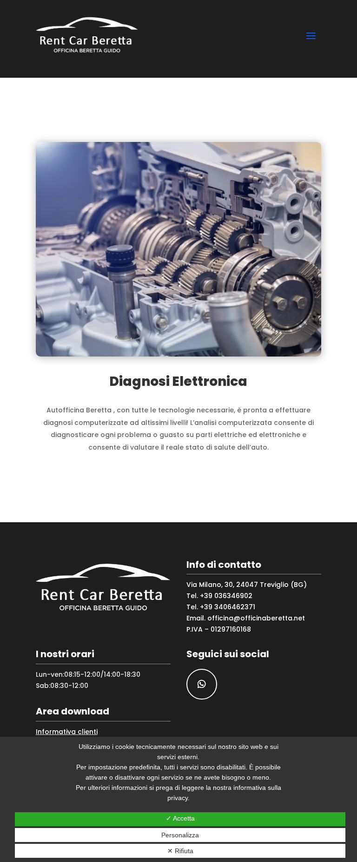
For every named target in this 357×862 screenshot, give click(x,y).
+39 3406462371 (227, 607)
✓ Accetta (180, 818)
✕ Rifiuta (180, 851)
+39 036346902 (226, 595)
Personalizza (180, 835)
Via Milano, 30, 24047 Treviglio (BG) (246, 584)
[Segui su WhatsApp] (201, 684)
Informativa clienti (67, 731)
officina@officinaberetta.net (256, 618)
